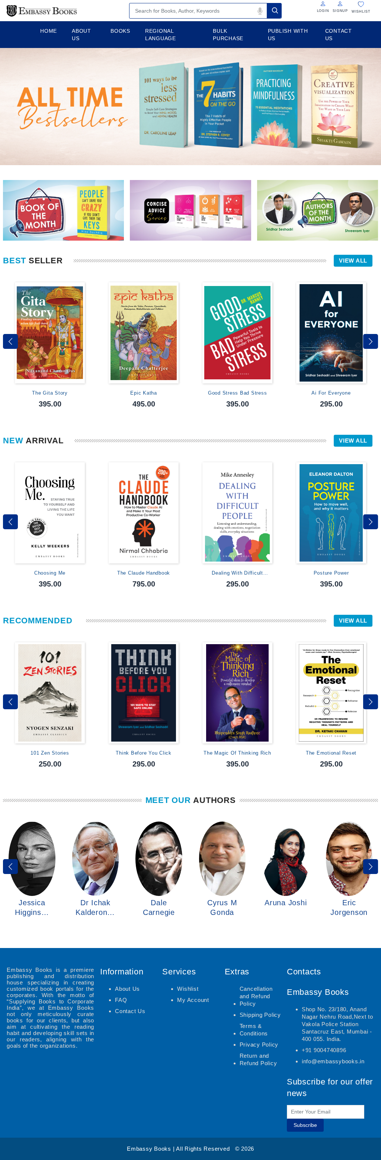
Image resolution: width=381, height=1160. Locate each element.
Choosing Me (49, 573)
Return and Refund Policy (258, 1059)
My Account (193, 1000)
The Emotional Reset (331, 753)
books (120, 31)
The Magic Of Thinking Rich (237, 753)
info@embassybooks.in (333, 1061)
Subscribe (305, 1125)
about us (81, 34)
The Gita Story (50, 393)
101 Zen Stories (50, 753)
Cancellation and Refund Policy (256, 996)
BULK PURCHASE (228, 34)
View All (353, 260)
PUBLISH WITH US (288, 34)
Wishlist (187, 989)
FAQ (121, 1000)
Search (274, 10)
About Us (127, 989)
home (48, 31)
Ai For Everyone (330, 393)
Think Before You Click (144, 753)
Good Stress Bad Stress (237, 393)
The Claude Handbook (143, 573)
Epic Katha (143, 393)
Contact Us (130, 1011)
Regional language (160, 34)
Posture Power (331, 573)
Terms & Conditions (254, 1030)
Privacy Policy (259, 1044)
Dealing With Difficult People (237, 573)
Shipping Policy (260, 1015)
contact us (338, 34)
